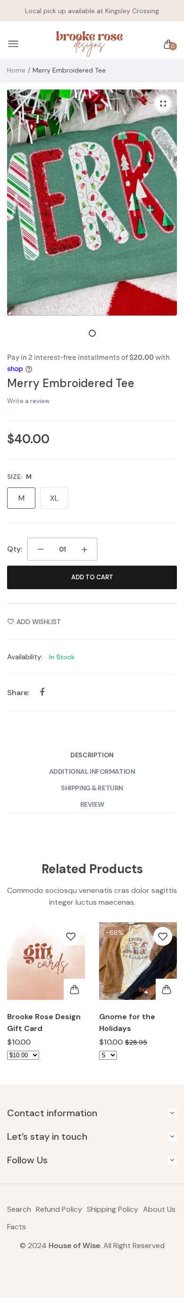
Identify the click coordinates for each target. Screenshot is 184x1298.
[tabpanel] (92, 202)
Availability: (24, 657)
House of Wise (74, 1245)
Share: (18, 693)
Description (91, 755)
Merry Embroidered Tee (70, 383)
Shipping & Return (92, 788)
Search (19, 1209)
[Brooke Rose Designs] (89, 44)
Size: (19, 476)
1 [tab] (92, 333)
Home (16, 70)
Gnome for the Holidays (127, 1022)
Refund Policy (59, 1209)
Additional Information (92, 771)
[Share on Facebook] (42, 692)
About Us (159, 1209)
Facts (16, 1227)
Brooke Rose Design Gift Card (44, 1022)
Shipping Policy (112, 1209)
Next (166, 998)
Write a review (28, 401)
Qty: (14, 549)
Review (92, 804)
